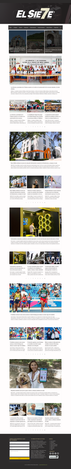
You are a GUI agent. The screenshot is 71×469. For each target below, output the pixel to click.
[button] (60, 27)
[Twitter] (55, 453)
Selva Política (49, 27)
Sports (20, 27)
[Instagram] (53, 453)
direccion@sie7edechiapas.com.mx (38, 454)
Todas (10, 27)
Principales (53, 440)
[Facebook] (50, 453)
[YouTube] (58, 453)
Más (55, 27)
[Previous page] (28, 127)
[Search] (61, 1)
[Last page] (45, 127)
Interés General (41, 27)
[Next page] (42, 127)
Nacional (26, 27)
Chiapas (15, 27)
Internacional (33, 27)
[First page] (26, 127)
